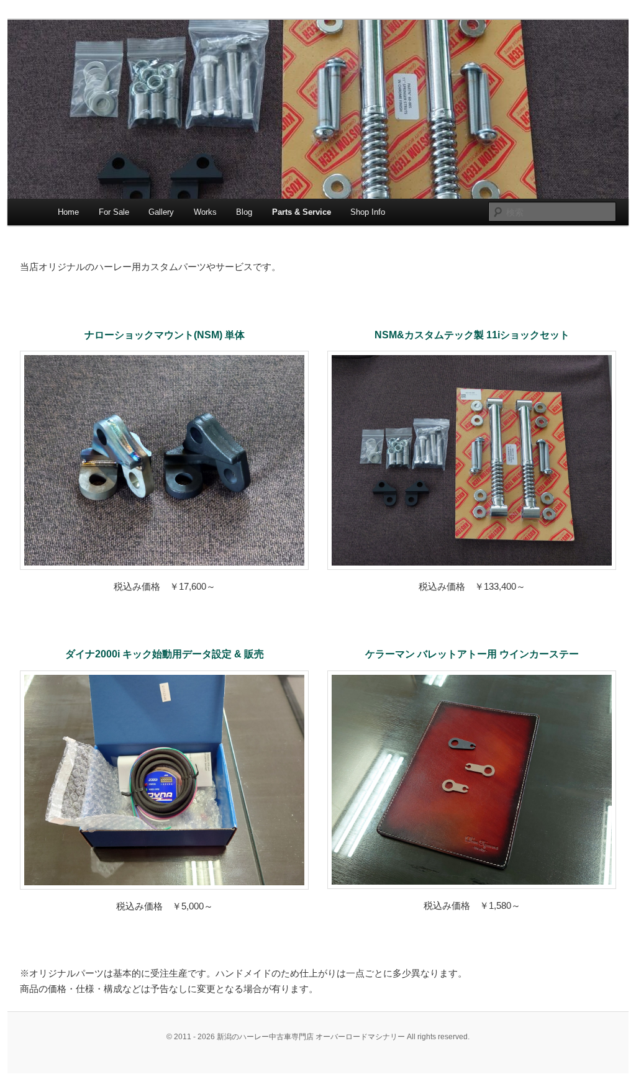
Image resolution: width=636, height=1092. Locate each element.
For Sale (114, 212)
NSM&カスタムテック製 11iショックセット (472, 335)
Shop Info (367, 212)
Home (68, 212)
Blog (244, 212)
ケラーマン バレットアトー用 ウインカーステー (472, 654)
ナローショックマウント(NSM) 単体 (164, 335)
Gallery (161, 212)
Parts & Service (301, 212)
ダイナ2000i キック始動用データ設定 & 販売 (164, 654)
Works (205, 212)
